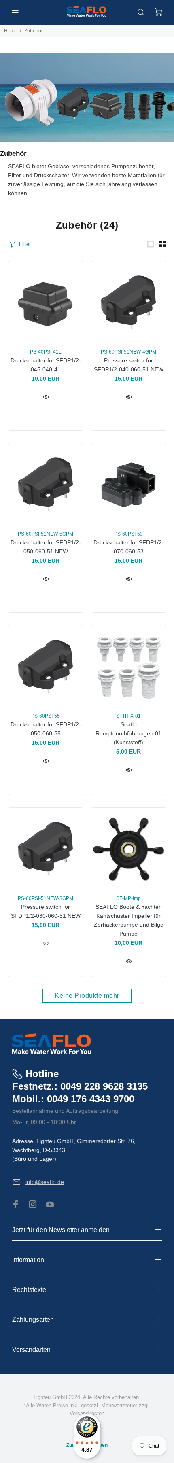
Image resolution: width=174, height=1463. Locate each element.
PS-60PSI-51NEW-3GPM (45, 898)
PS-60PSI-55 (45, 716)
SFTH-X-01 (128, 716)
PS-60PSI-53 (128, 534)
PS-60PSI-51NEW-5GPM (45, 534)
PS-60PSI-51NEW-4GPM (128, 352)
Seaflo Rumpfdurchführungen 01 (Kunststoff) (128, 733)
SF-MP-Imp (128, 898)
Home (10, 31)
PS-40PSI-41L (46, 352)
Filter (25, 244)
